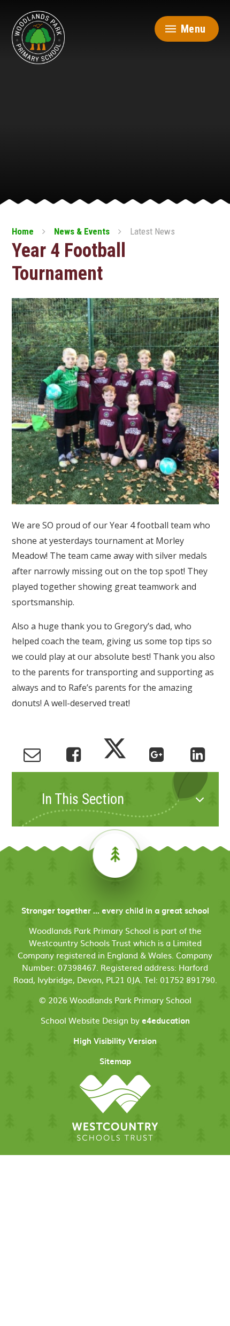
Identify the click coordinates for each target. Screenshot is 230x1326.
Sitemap (115, 1061)
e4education (166, 1020)
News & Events (82, 231)
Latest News (152, 231)
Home (23, 231)
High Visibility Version (115, 1041)
